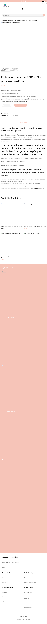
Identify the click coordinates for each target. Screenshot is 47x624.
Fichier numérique (9, 20)
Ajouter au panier (20, 105)
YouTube (28, 183)
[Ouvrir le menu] (22, 9)
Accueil (2, 20)
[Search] (44, 15)
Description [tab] (23, 122)
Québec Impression (10, 557)
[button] (44, 24)
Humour (15, 20)
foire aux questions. (36, 183)
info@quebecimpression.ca (21, 101)
